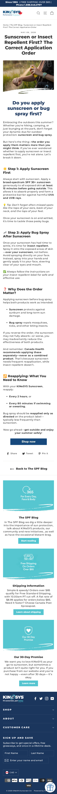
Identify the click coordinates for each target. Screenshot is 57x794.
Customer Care (16, 727)
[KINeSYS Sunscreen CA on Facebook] (35, 698)
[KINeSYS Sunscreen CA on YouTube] (52, 698)
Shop (7, 709)
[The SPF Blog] (28, 496)
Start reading (28, 540)
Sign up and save (18, 738)
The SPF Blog (16, 25)
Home (6, 25)
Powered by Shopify (42, 791)
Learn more (28, 683)
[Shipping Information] (28, 565)
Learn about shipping (28, 612)
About (8, 718)
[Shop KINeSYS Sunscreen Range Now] (28, 444)
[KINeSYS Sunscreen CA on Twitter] (41, 698)
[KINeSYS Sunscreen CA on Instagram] (46, 698)
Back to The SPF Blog (31, 468)
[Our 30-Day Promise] (28, 636)
